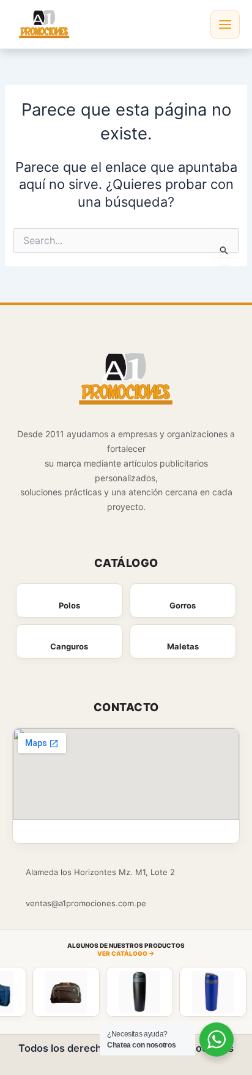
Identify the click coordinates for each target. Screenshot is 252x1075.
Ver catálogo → (126, 953)
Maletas (183, 646)
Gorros (182, 605)
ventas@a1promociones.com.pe (86, 903)
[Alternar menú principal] (225, 24)
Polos (69, 605)
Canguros (69, 646)
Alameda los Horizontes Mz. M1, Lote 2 (100, 872)
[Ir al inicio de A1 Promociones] (126, 380)
